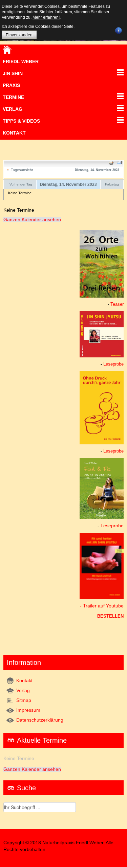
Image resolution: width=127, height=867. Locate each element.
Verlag (23, 690)
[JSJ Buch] (102, 488)
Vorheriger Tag (20, 184)
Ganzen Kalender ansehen (32, 219)
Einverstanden (19, 35)
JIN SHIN (13, 73)
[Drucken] (111, 162)
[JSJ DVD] (102, 565)
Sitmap (23, 700)
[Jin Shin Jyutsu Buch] (102, 333)
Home (7, 50)
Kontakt (14, 133)
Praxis (11, 85)
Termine (13, 97)
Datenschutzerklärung (39, 720)
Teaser (117, 304)
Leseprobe (113, 364)
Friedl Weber (21, 61)
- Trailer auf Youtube (102, 605)
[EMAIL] (119, 162)
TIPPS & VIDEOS (21, 121)
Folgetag (112, 184)
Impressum (28, 710)
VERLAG (12, 109)
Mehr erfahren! (46, 17)
